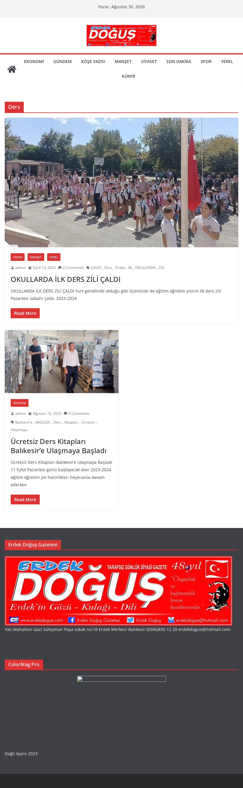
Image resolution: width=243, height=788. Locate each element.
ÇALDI (96, 267)
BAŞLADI (43, 422)
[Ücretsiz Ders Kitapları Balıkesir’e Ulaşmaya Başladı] (62, 361)
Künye (128, 76)
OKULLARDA (145, 267)
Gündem (62, 61)
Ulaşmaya (19, 429)
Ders (108, 267)
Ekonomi (34, 61)
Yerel (227, 61)
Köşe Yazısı (93, 61)
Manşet (123, 61)
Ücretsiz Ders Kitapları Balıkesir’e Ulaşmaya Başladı (58, 445)
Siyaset (149, 61)
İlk (130, 267)
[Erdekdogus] (118, 560)
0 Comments (73, 267)
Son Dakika (178, 61)
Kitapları (71, 422)
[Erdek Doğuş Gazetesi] (12, 69)
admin (20, 267)
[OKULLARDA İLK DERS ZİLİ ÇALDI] (121, 182)
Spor (206, 61)
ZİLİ (161, 267)
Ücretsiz (88, 422)
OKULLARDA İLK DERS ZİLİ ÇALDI (66, 279)
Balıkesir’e (23, 422)
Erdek (17, 257)
